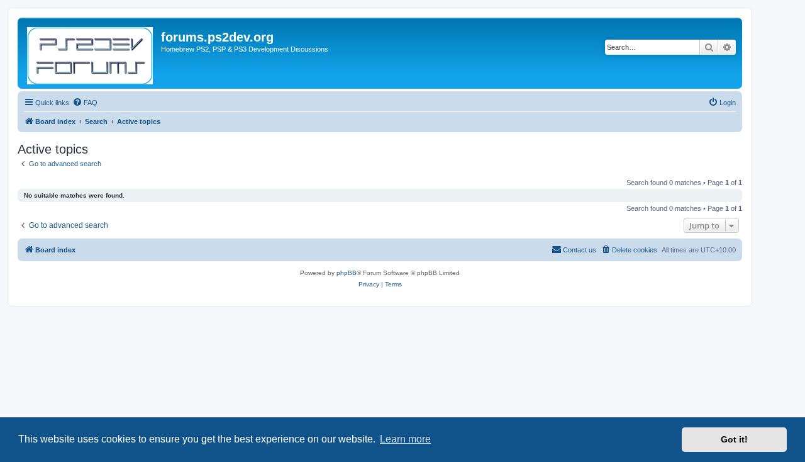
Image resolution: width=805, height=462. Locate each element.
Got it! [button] (734, 439)
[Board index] (91, 53)
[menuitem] (84, 102)
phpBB (346, 272)
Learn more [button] (405, 439)
